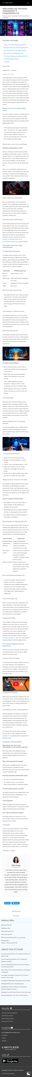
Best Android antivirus (8, 1018)
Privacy (7, 1073)
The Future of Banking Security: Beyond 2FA (16, 56)
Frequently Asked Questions (11, 59)
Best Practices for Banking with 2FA (13, 53)
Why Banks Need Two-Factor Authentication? (16, 47)
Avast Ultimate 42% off (7, 931)
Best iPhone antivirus (7, 1015)
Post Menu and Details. (10, 40)
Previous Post (16, 911)
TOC (3, 1073)
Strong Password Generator (9, 1013)
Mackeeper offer (5, 928)
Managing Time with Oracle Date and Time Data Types (16, 992)
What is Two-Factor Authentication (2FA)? (15, 44)
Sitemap (12, 1073)
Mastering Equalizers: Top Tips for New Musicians (14, 995)
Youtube (4, 1041)
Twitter (4, 1038)
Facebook (4, 1035)
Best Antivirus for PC (7, 1021)
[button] (28, 1073)
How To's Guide (7, 16)
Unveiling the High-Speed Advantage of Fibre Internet (15, 980)
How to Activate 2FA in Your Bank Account (15, 50)
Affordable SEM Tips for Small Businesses (12, 983)
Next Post (16, 916)
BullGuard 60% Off (6, 925)
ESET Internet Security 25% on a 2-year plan (13, 937)
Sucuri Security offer (6, 934)
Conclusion (7, 61)
